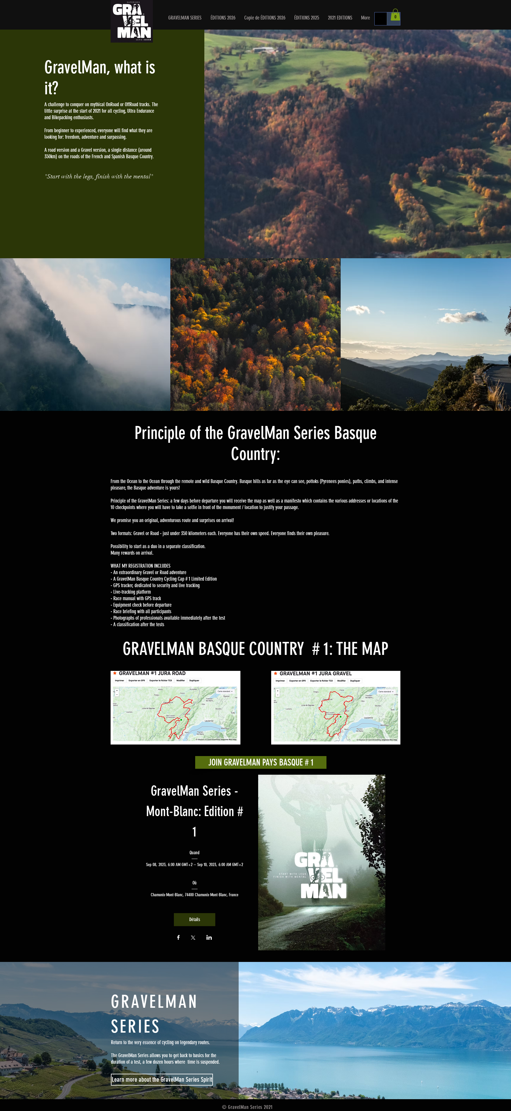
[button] (223, 17)
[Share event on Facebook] (178, 938)
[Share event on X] (193, 938)
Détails (194, 919)
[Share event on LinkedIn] (209, 938)
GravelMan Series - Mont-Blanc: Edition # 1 (196, 811)
